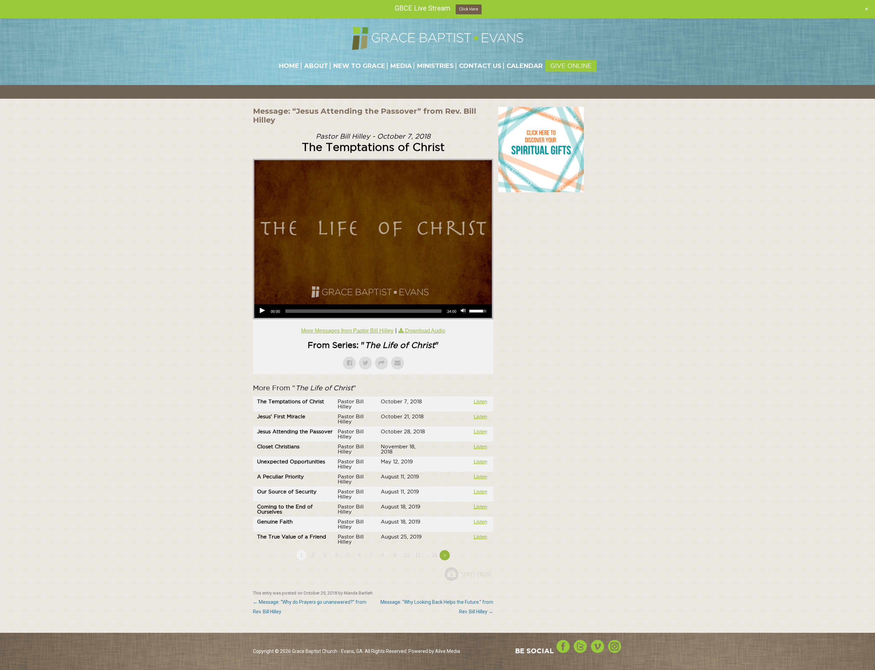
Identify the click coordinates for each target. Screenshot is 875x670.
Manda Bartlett (358, 593)
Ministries (435, 65)
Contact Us (480, 65)
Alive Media (447, 651)
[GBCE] (437, 38)
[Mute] (463, 311)
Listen (480, 401)
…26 (432, 555)
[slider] (363, 311)
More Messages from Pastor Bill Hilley (347, 331)
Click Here (468, 9)
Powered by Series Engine (468, 574)
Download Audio (425, 331)
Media (401, 65)
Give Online (571, 65)
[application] (373, 311)
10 (406, 555)
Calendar (525, 65)
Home (289, 65)
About (316, 65)
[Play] (263, 311)
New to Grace (359, 65)
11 (417, 555)
